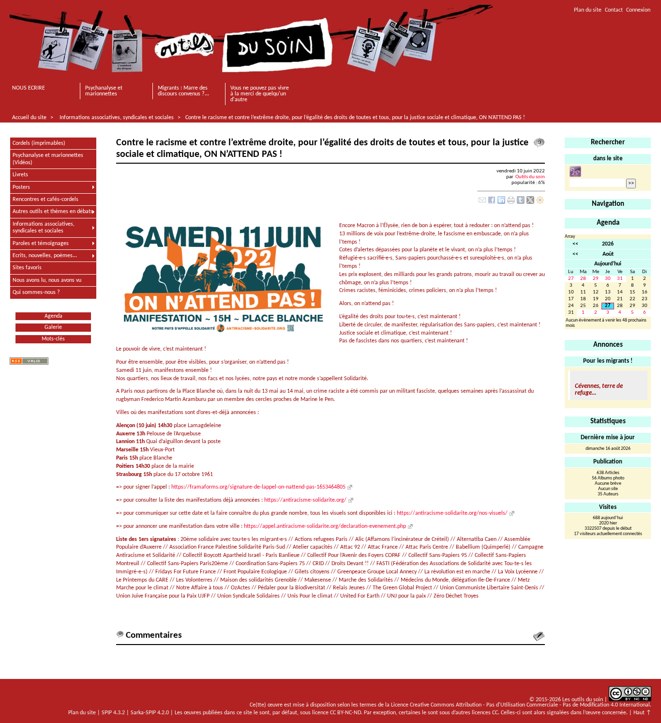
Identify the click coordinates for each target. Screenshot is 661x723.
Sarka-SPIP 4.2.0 (150, 713)
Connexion (638, 10)
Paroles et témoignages (41, 243)
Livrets (20, 175)
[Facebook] (492, 202)
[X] (530, 202)
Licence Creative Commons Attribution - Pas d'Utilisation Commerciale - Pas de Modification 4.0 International (520, 705)
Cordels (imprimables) (39, 143)
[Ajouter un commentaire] (539, 636)
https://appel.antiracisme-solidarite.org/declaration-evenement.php (325, 526)
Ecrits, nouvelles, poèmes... (45, 256)
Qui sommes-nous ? (36, 292)
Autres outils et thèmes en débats (53, 212)
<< (575, 244)
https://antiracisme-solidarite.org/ (305, 500)
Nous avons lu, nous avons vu (47, 280)
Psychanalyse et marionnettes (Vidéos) (48, 159)
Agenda (53, 316)
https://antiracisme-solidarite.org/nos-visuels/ (452, 513)
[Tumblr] (521, 202)
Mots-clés (53, 339)
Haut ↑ (642, 713)
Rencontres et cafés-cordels (45, 199)
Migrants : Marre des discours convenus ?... (183, 91)
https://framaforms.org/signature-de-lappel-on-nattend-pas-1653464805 (258, 487)
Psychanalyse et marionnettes (103, 91)
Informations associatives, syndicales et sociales (117, 118)
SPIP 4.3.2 (113, 713)
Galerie (53, 327)
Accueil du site (29, 118)
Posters (21, 187)
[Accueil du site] (251, 41)
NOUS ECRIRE (28, 88)
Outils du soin (530, 177)
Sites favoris (27, 268)
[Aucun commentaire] (539, 143)
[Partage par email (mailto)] (482, 202)
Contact (614, 10)
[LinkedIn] (501, 202)
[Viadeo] (540, 202)
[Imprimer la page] (511, 202)
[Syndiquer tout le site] (29, 361)
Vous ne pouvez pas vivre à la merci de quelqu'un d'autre (259, 94)
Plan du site (587, 10)
